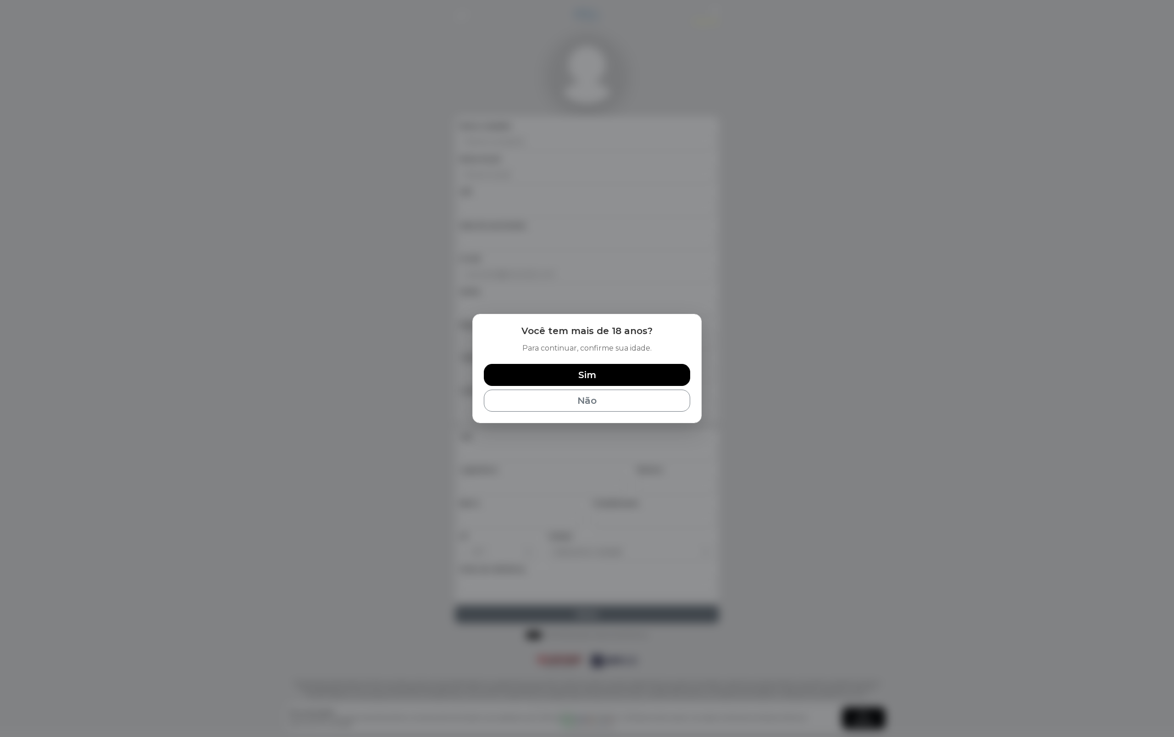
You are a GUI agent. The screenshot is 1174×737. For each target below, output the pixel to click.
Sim (587, 374)
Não (587, 400)
